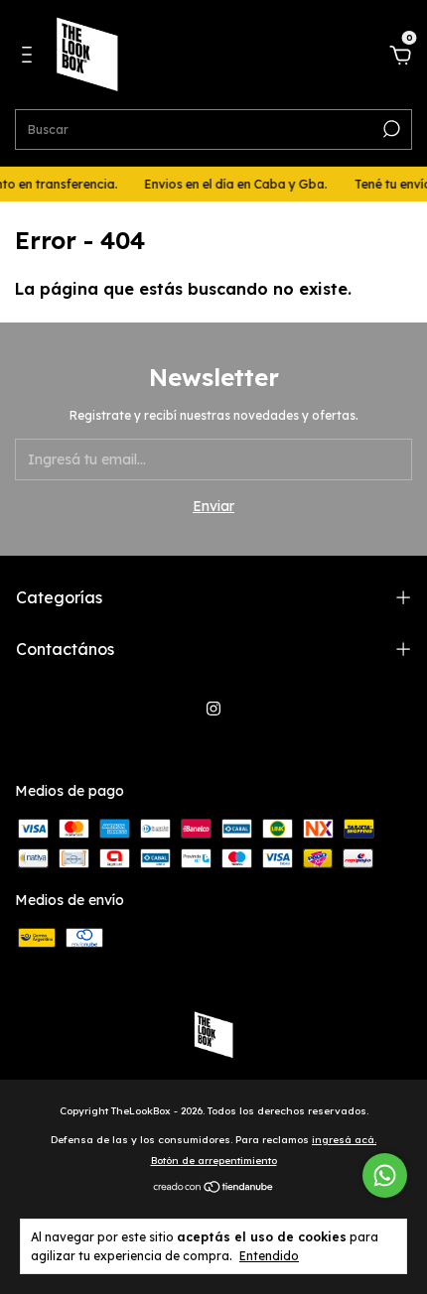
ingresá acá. (344, 1139)
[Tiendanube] (214, 1189)
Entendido (269, 1255)
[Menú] (30, 57)
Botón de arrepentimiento (214, 1160)
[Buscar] (389, 129)
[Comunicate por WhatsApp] (384, 1175)
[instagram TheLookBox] (213, 708)
